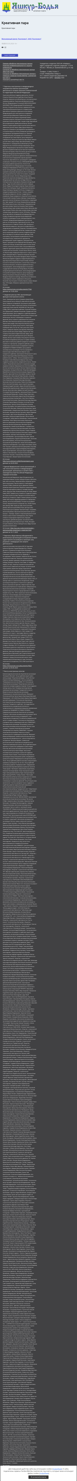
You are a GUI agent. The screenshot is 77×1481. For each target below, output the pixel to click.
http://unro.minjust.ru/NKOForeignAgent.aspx (18, 461)
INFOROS (58, 78)
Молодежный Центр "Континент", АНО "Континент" (21, 39)
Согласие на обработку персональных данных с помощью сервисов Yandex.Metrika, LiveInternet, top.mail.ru (19, 76)
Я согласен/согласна (38, 1477)
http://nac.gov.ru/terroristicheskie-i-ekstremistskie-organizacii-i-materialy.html (18, 529)
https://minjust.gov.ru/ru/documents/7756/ (17, 289)
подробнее (57, 1469)
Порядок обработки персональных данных (17, 63)
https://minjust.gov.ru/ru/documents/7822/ (17, 666)
